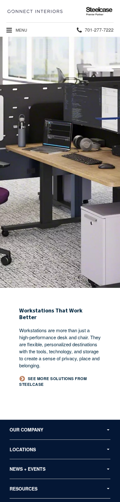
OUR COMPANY (26, 429)
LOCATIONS (23, 449)
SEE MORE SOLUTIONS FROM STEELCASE (53, 381)
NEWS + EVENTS (27, 469)
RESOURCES (23, 488)
